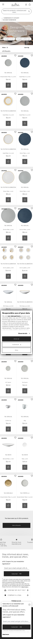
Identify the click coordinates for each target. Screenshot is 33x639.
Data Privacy (24, 587)
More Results (16, 525)
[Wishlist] (15, 56)
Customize (15, 344)
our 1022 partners (14, 316)
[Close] (29, 605)
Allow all (16, 339)
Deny (16, 350)
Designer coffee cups (23, 39)
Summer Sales (3, 0)
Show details (22, 333)
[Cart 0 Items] (30, 4)
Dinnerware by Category (11, 18)
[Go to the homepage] (15, 4)
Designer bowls (9, 39)
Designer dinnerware (9, 20)
